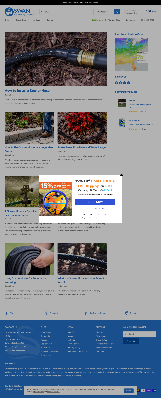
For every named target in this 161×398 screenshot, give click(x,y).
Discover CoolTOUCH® (95, 208)
